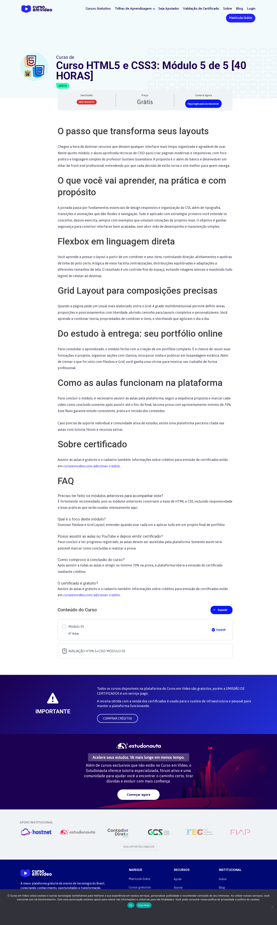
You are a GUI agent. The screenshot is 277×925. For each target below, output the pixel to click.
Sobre (227, 8)
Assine (178, 887)
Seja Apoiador (168, 8)
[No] (272, 907)
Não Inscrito (86, 102)
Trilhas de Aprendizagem (133, 8)
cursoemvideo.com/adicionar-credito (91, 466)
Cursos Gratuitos (98, 8)
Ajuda (177, 879)
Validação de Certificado (201, 8)
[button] (154, 9)
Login (251, 8)
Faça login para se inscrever (203, 103)
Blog (239, 8)
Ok (131, 905)
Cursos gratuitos (140, 887)
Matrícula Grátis (240, 18)
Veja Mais (144, 905)
